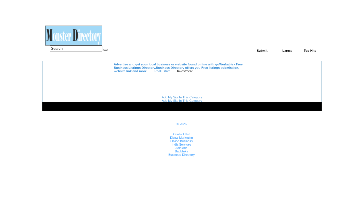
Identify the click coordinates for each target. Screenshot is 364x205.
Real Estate (162, 71)
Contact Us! (181, 134)
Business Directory (181, 154)
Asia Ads (181, 148)
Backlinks (181, 151)
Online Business (181, 141)
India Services (181, 144)
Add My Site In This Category (182, 97)
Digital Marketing (181, 137)
